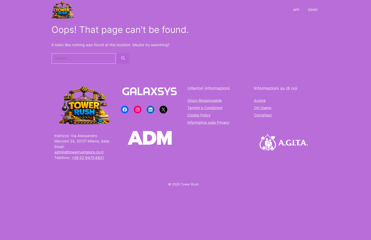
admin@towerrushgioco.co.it (78, 152)
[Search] (123, 58)
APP (296, 10)
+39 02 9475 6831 (87, 158)
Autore (260, 100)
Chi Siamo (262, 108)
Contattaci (263, 115)
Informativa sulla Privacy (208, 122)
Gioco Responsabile (204, 100)
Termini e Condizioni (204, 108)
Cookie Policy (198, 115)
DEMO (313, 10)
